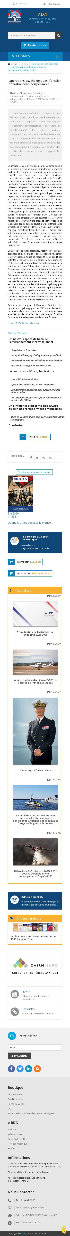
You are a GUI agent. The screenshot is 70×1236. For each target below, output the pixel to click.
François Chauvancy (20, 93)
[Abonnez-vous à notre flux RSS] (37, 1068)
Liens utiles (28, 1009)
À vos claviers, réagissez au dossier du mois (35, 547)
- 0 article (37, 45)
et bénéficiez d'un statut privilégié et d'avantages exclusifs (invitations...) (40, 903)
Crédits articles (15, 1099)
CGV (10, 1108)
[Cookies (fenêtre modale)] (64, 1230)
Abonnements (15, 1094)
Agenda (26, 991)
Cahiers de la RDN (17, 1138)
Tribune (12, 1129)
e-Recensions (15, 1134)
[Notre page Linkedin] (28, 1068)
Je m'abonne (19, 1055)
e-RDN (25, 64)
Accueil (14, 64)
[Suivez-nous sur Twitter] (20, 1068)
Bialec (23, 1233)
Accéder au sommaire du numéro (34, 472)
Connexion (21, 3)
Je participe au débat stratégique (35, 538)
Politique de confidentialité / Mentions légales (31, 1113)
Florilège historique (18, 1143)
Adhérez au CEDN (32, 897)
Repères (12, 1148)
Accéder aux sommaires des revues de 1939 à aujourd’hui (33, 938)
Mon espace (54, 3)
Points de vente (16, 1103)
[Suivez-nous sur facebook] (11, 1068)
